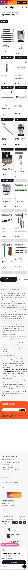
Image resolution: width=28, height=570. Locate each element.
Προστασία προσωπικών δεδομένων (11, 469)
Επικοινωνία (5, 484)
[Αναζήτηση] (16, 7)
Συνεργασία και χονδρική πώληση (10, 479)
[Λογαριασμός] (20, 7)
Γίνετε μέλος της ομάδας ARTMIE (10, 482)
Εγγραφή (22, 410)
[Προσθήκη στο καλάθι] (7, 57)
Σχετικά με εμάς (6, 477)
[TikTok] (24, 522)
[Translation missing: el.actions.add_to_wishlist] (11, 30)
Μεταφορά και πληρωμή (8, 459)
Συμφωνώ (14, 562)
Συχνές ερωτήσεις (6, 464)
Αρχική (3, 12)
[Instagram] (16, 522)
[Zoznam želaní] (23, 7)
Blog (3, 487)
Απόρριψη (5, 566)
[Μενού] (1, 7)
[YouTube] (20, 522)
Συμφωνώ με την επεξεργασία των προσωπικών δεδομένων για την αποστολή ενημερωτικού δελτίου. (12, 415)
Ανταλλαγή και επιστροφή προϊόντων (11, 462)
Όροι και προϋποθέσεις (7, 467)
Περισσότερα (9, 558)
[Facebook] (13, 522)
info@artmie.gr (7, 510)
